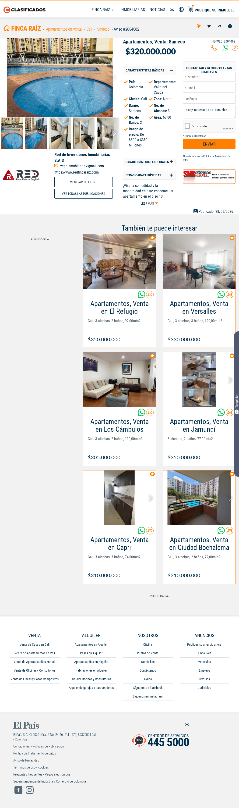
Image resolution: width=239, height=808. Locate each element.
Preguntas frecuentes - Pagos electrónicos (41, 774)
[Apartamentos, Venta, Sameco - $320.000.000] (60, 77)
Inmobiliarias (132, 9)
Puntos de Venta (147, 653)
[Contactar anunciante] (150, 296)
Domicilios (148, 662)
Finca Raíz (101, 9)
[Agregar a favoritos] (209, 25)
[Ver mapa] (235, 49)
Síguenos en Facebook (147, 688)
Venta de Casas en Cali (34, 644)
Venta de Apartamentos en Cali (34, 653)
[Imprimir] (230, 25)
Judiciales (204, 688)
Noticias (157, 9)
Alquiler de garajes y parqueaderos (91, 688)
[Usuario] (181, 9)
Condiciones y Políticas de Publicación (38, 746)
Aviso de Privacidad (26, 760)
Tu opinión (236, 401)
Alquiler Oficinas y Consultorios (91, 679)
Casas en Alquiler (91, 653)
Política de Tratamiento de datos (34, 753)
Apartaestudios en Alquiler (91, 662)
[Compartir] (219, 25)
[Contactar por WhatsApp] (225, 49)
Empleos (204, 670)
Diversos (204, 679)
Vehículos (204, 662)
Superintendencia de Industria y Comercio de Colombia (49, 781)
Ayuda (148, 679)
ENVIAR (209, 144)
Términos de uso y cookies (31, 767)
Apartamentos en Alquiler (91, 644)
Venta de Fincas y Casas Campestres (35, 679)
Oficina (147, 644)
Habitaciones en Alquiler (91, 670)
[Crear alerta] (198, 25)
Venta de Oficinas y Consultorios (34, 670)
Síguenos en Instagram (148, 696)
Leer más (147, 203)
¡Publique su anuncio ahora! (204, 644)
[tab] (149, 70)
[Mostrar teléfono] (213, 49)
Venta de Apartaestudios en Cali (34, 662)
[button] (149, 70)
